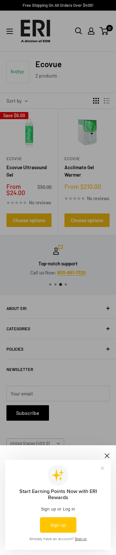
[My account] (91, 31)
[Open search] (78, 31)
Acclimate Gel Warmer (79, 171)
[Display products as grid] (96, 101)
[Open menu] (9, 31)
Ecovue (14, 158)
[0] (104, 31)
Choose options (29, 220)
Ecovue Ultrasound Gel (26, 171)
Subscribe (27, 413)
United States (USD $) (30, 443)
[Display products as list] (107, 101)
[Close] (107, 454)
